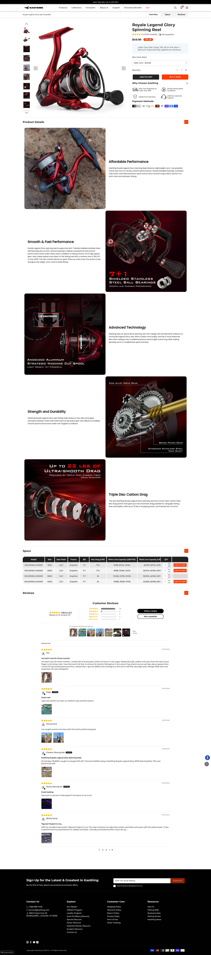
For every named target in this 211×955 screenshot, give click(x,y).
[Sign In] (187, 7)
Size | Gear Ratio (139, 57)
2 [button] (102, 850)
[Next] (124, 68)
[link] (64, 7)
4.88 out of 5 (66, 612)
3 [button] (106, 850)
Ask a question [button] (150, 616)
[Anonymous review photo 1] (46, 737)
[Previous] (36, 68)
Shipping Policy (114, 907)
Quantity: (136, 70)
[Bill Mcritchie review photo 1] (46, 838)
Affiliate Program (74, 910)
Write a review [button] (150, 611)
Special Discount (74, 919)
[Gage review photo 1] (46, 709)
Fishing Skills (153, 910)
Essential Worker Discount (78, 926)
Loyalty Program (74, 913)
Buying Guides (154, 913)
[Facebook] (31, 942)
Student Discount (75, 929)
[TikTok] (37, 942)
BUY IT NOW (175, 77)
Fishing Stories (154, 916)
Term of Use (112, 919)
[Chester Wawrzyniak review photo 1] (46, 772)
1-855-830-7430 (35, 907)
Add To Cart (180, 565)
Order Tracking (114, 923)
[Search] (175, 7)
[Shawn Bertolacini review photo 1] (46, 803)
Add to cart (145, 77)
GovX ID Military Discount (78, 916)
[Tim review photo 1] (46, 677)
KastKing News (154, 919)
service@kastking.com (39, 910)
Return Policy (113, 913)
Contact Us (72, 932)
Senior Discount (74, 923)
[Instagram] (27, 942)
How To (151, 907)
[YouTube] (34, 942)
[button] (137, 34)
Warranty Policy (114, 910)
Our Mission (72, 907)
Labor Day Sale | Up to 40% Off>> (106, 2)
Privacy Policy (113, 916)
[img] (46, 650)
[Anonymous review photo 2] (58, 737)
